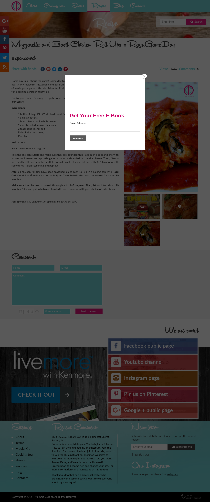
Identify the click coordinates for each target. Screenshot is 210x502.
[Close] (144, 76)
